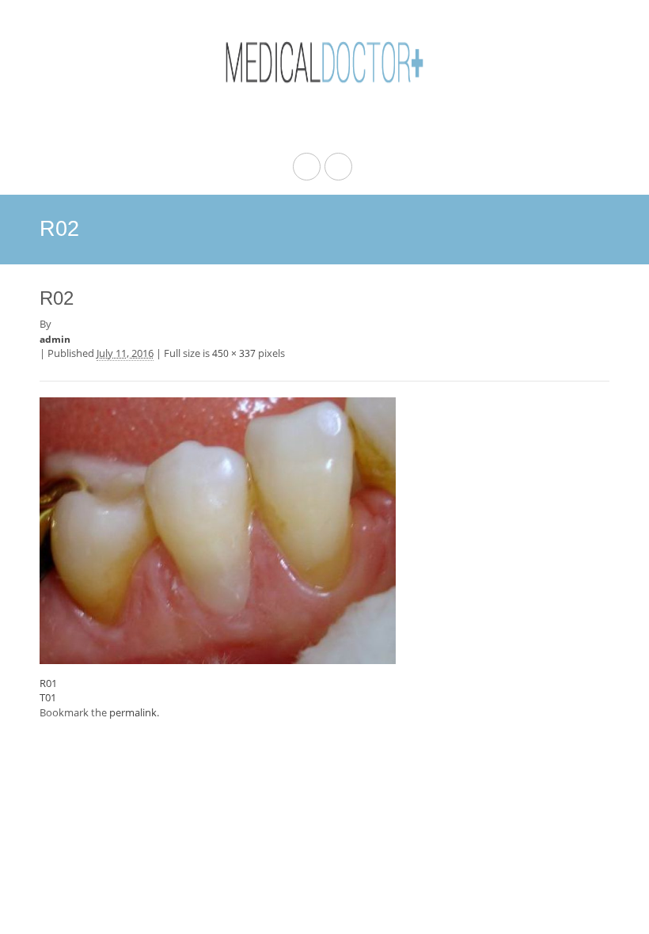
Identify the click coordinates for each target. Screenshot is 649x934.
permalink (133, 712)
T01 (48, 697)
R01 (48, 683)
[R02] (218, 529)
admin (55, 339)
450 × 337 (234, 353)
